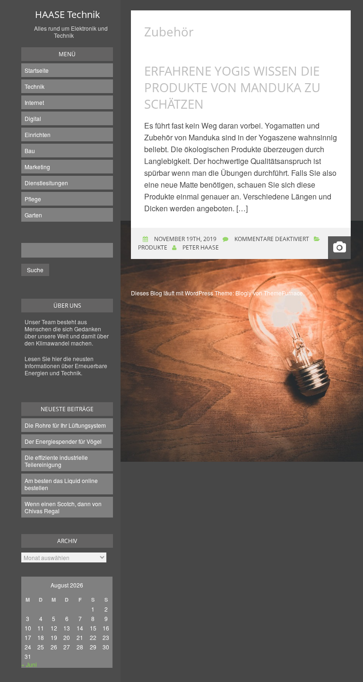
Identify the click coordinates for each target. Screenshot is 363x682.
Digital (33, 118)
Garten (33, 215)
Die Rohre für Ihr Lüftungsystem (65, 425)
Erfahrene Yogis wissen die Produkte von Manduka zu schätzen (232, 87)
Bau (30, 151)
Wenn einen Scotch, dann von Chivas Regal (63, 507)
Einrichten (38, 134)
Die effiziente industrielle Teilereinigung (56, 460)
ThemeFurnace (283, 293)
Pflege (33, 199)
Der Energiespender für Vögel (63, 441)
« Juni (29, 664)
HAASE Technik (67, 14)
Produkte (152, 247)
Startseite (37, 70)
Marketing (37, 167)
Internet (34, 102)
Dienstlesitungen (46, 183)
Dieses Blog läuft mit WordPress (172, 293)
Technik (34, 86)
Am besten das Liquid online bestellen (61, 484)
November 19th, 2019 (184, 239)
